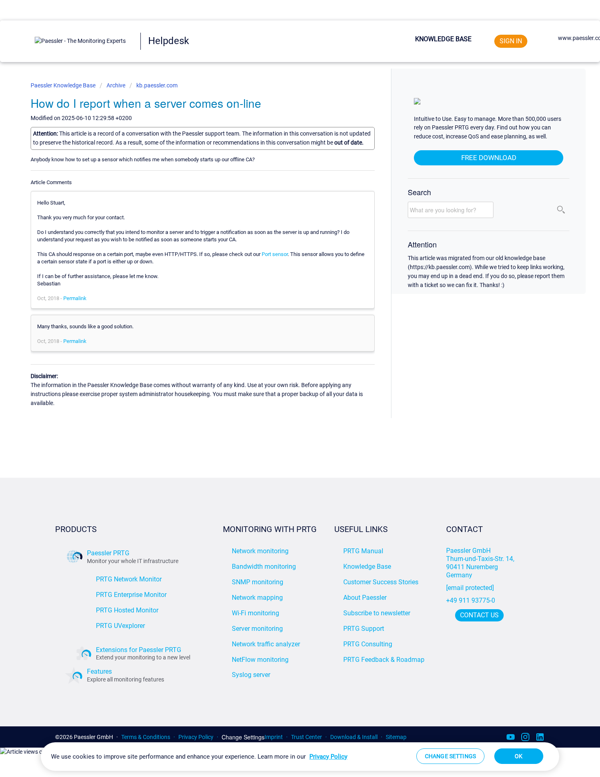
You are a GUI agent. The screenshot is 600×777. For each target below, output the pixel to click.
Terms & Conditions (145, 737)
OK (518, 756)
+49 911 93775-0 (470, 600)
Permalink (75, 298)
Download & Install (354, 737)
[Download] (284, 287)
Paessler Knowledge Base (64, 85)
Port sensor (275, 254)
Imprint (273, 737)
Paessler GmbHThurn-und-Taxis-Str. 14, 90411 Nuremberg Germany (481, 563)
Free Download (488, 158)
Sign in (511, 41)
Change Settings (243, 737)
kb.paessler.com (157, 85)
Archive (116, 85)
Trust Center (306, 737)
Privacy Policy (195, 737)
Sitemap (396, 737)
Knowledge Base (443, 39)
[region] (300, 756)
